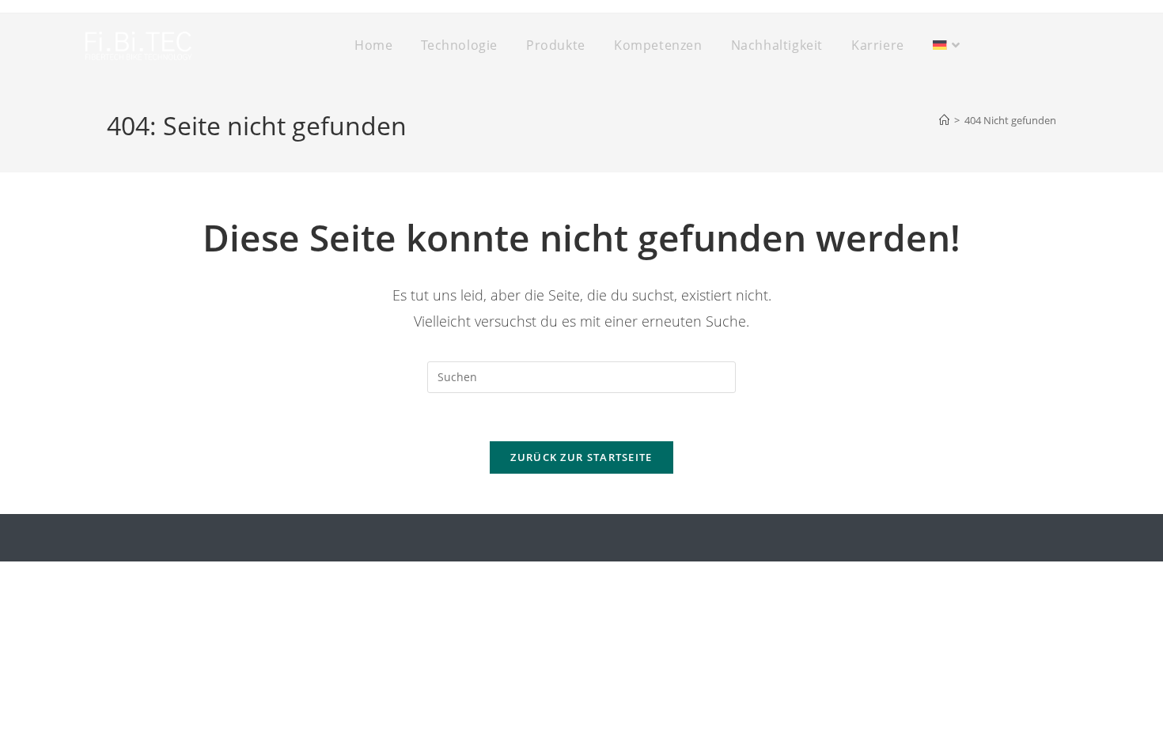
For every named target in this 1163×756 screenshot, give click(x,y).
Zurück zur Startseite (581, 457)
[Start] (944, 120)
